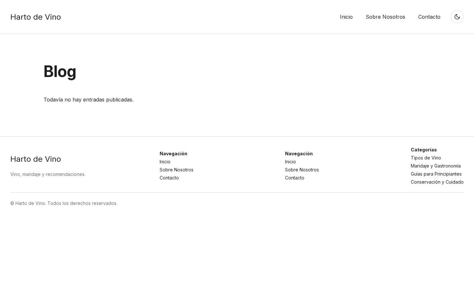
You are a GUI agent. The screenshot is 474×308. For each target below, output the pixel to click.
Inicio (165, 161)
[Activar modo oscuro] (457, 16)
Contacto (169, 177)
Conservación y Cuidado (437, 182)
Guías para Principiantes (436, 174)
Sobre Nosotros (176, 169)
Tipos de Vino (426, 157)
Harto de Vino (35, 17)
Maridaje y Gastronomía (436, 165)
